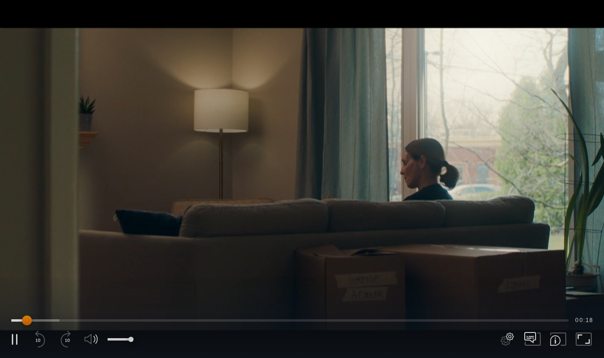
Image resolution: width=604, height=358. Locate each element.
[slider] (290, 320)
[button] (302, 179)
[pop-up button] (507, 339)
